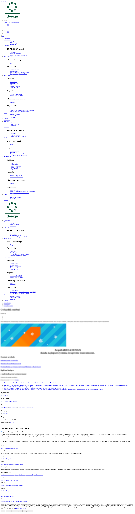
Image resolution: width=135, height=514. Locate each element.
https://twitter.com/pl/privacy (8, 496)
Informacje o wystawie (29, 389)
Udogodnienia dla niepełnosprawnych (92, 385)
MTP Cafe (62, 385)
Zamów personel (61, 388)
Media (14, 22)
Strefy (22, 382)
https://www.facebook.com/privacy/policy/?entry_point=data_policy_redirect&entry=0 (22, 475)
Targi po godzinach (52, 388)
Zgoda (4, 432)
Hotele (35, 385)
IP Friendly (12, 102)
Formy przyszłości (62, 389)
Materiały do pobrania (15, 115)
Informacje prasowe (15, 114)
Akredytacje (13, 117)
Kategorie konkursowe (15, 53)
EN (8, 25)
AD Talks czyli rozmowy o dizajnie (49, 389)
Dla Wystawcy (7, 75)
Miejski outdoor (14, 83)
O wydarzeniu (7, 40)
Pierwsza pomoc (124, 385)
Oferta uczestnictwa (32, 388)
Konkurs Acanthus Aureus (16, 95)
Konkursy (6, 45)
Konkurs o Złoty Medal (16, 94)
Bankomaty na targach (77, 385)
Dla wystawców (14, 108)
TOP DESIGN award (14, 386)
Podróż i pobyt (45, 382)
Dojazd (31, 385)
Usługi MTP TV (14, 87)
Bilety (17, 22)
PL (4, 23)
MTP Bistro (69, 385)
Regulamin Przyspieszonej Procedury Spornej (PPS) (23, 110)
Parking (46, 385)
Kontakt (6, 118)
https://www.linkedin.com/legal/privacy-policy (12, 464)
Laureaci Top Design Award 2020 (18, 55)
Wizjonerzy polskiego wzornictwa (15, 389)
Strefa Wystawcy (8, 22)
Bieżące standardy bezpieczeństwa (18, 74)
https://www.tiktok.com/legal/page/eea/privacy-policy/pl (14, 501)
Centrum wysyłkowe (15, 86)
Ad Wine (38, 389)
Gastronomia (40, 388)
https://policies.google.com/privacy (9, 448)
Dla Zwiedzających (8, 56)
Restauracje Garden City (54, 385)
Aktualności (7, 38)
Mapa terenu (40, 385)
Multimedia (13, 44)
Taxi (111, 385)
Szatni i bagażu (14, 71)
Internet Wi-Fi (105, 385)
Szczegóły (10, 432)
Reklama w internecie (15, 84)
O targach (12, 41)
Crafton (12, 422)
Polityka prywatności (20, 508)
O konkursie (13, 52)
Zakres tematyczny (14, 42)
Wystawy (18, 382)
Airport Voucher (116, 385)
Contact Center (13, 82)
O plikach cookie (19, 432)
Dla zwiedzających (14, 69)
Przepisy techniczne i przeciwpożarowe (19, 72)
